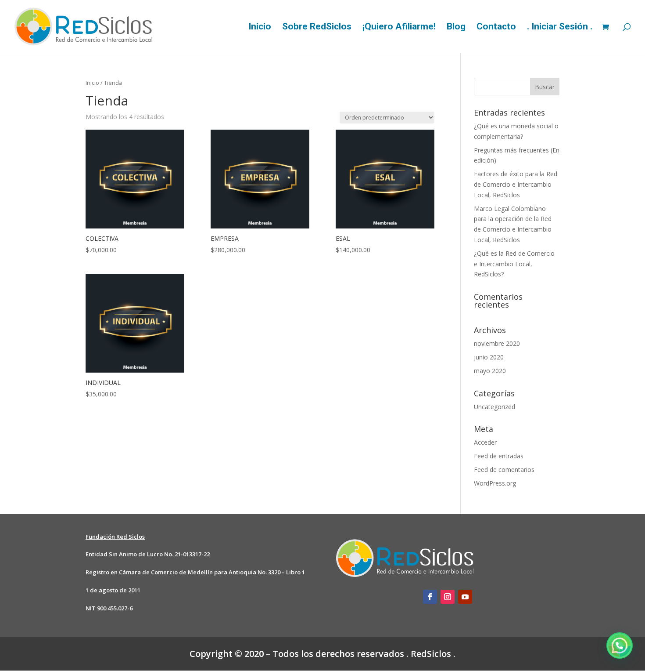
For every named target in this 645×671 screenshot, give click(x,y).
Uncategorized (494, 407)
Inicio (259, 27)
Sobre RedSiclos (316, 27)
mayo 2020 (490, 370)
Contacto (496, 27)
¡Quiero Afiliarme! (399, 27)
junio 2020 (489, 357)
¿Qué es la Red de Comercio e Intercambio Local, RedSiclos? (514, 264)
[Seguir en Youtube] (465, 597)
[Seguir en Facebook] (430, 597)
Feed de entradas (498, 456)
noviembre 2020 (497, 343)
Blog (456, 27)
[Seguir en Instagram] (448, 597)
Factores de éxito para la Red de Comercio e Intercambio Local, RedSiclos (515, 184)
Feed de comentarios (504, 469)
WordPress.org (495, 483)
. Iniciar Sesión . (559, 27)
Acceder (485, 442)
